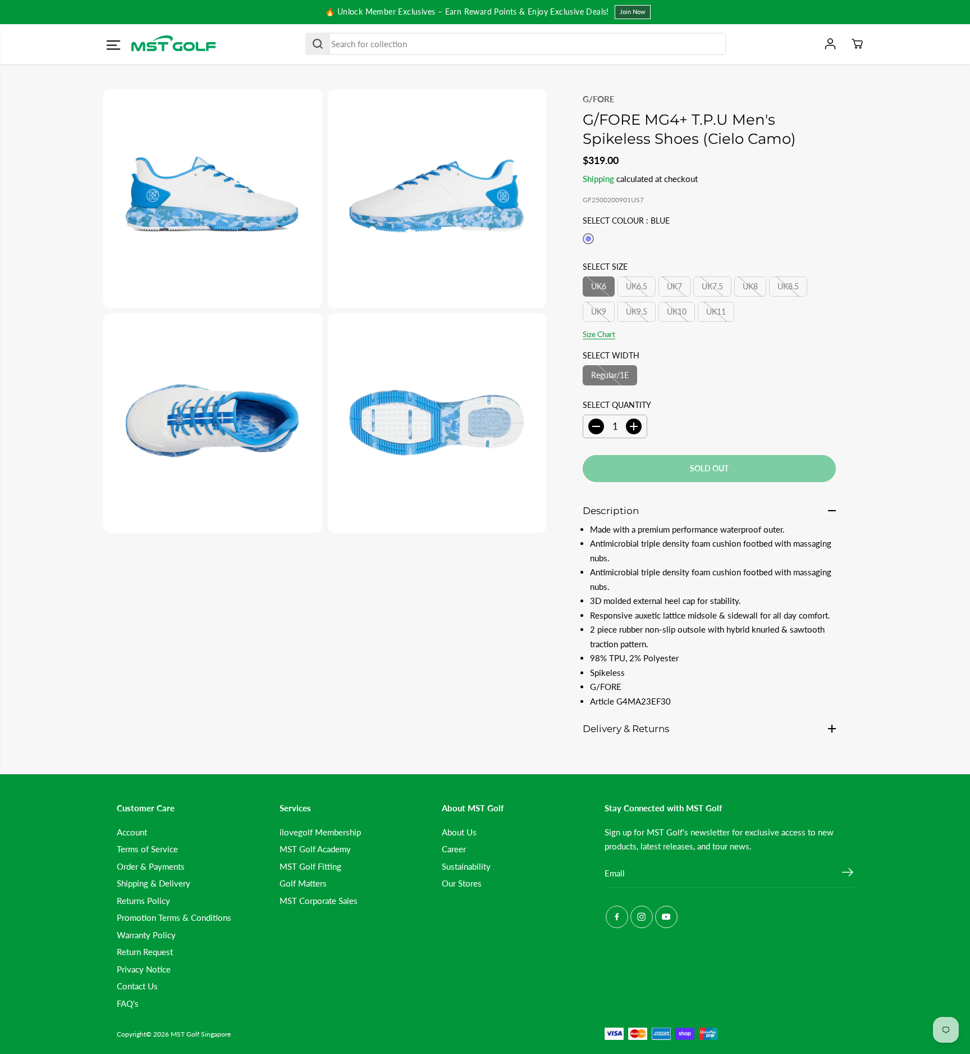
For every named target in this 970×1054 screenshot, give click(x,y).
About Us (459, 832)
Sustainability (466, 866)
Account (132, 832)
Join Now (633, 11)
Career (454, 849)
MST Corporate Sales (319, 901)
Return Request (145, 952)
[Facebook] (617, 917)
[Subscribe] (847, 874)
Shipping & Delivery (153, 883)
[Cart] (857, 43)
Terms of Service (147, 849)
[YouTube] (666, 917)
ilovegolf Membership (320, 832)
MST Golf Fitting (310, 866)
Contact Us (137, 986)
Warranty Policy (146, 935)
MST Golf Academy (315, 849)
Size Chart (599, 334)
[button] (113, 45)
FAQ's (128, 1003)
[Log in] (830, 43)
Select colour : (626, 220)
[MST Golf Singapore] (173, 44)
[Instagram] (641, 917)
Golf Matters (303, 883)
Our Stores (462, 883)
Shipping (598, 179)
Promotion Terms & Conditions (174, 917)
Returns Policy (143, 901)
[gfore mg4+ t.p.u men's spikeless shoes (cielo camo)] (212, 198)
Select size (605, 266)
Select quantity (617, 405)
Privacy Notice (144, 969)
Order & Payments (151, 866)
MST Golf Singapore (201, 1034)
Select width (611, 355)
